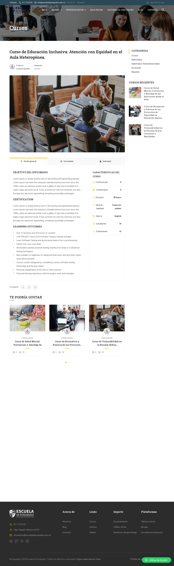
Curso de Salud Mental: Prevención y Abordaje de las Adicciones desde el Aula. (27, 343)
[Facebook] (23, 287)
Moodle (144, 527)
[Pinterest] (35, 287)
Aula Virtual (96, 10)
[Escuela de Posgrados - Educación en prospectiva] (20, 10)
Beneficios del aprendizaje (125, 532)
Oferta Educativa (75, 10)
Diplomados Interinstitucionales (146, 64)
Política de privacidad (140, 559)
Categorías (38, 65)
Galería (92, 532)
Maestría (135, 72)
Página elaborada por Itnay (88, 559)
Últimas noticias (148, 521)
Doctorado (136, 68)
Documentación (121, 521)
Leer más (27, 318)
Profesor (19, 65)
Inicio (44, 10)
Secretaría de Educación (152, 532)
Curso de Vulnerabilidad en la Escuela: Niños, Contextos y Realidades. (107, 343)
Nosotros (67, 521)
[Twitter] (29, 287)
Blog (140, 10)
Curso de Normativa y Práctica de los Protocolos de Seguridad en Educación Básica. (67, 343)
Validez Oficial (120, 527)
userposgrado (27, 338)
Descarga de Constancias (121, 10)
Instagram (81, 2)
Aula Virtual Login (157, 2)
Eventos (93, 527)
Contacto (153, 10)
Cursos (37, 68)
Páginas (56, 10)
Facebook (71, 2)
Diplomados (137, 59)
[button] (65, 362)
